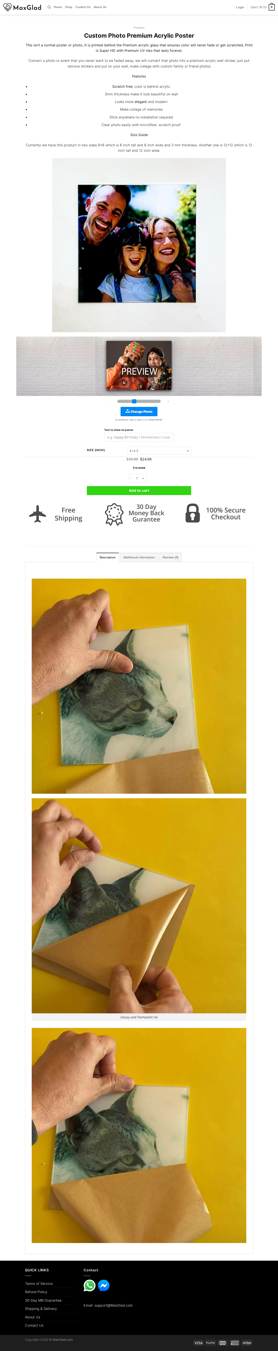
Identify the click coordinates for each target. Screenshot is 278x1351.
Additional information (139, 557)
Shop (68, 7)
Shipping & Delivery (41, 1308)
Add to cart (139, 490)
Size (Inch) (96, 450)
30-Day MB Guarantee (43, 1300)
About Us (100, 7)
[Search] (49, 7)
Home (58, 7)
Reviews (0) (171, 557)
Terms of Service (39, 1283)
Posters (139, 27)
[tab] (107, 557)
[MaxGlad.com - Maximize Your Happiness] (22, 7)
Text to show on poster (118, 429)
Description (108, 557)
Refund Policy (36, 1292)
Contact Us (83, 7)
